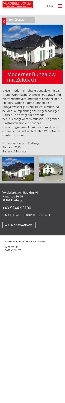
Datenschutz (13, 250)
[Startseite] (18, 4)
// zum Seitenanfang (19, 225)
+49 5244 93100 (16, 207)
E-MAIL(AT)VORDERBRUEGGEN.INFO (26, 215)
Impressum (11, 247)
